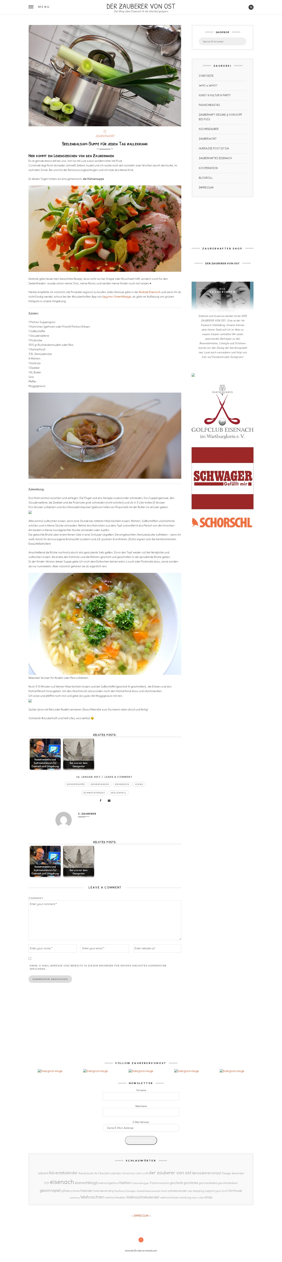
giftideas (66, 1191)
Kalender (86, 1191)
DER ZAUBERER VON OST (141, 5)
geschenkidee (208, 1183)
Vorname (141, 1090)
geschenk (176, 1183)
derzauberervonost (206, 1173)
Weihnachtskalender (143, 1197)
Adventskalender (63, 1173)
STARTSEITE (206, 76)
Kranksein (122, 784)
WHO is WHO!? (208, 85)
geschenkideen (228, 1183)
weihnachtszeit (169, 1197)
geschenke (191, 1183)
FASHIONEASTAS (209, 105)
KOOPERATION (208, 168)
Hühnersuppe (76, 784)
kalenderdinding (104, 1191)
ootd (190, 1191)
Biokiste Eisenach (149, 292)
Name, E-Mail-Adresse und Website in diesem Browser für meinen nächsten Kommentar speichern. (98, 967)
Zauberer (88, 813)
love (164, 1191)
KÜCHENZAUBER (209, 129)
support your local (216, 1191)
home (76, 1191)
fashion (125, 1182)
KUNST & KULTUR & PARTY (215, 95)
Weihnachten (92, 1197)
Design (226, 1173)
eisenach (62, 1182)
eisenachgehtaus (108, 1183)
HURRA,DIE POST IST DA (214, 148)
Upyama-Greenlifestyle (116, 296)
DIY (46, 1183)
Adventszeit (86, 1173)
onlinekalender (177, 1191)
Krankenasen (100, 784)
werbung (185, 1197)
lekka (139, 784)
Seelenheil (118, 793)
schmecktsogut (94, 793)
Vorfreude (235, 1191)
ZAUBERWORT (105, 136)
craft (145, 1173)
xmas (208, 1197)
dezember (238, 1173)
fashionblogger (140, 1183)
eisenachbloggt (86, 1183)
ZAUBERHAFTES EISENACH (215, 158)
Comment (35, 898)
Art (97, 1173)
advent (43, 1173)
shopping (198, 1190)
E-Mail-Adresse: (141, 1122)
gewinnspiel (50, 1190)
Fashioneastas (159, 1183)
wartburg (75, 1197)
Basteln (105, 1173)
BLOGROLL (206, 178)
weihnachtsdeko (115, 1197)
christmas (128, 1173)
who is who (198, 1197)
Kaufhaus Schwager (125, 1190)
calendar (115, 1173)
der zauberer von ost (170, 1172)
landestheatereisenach (149, 1191)
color (138, 1173)
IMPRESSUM (206, 187)
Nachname (141, 1106)
